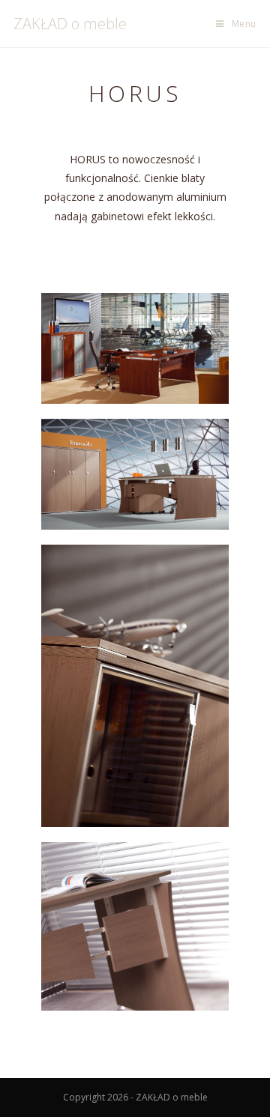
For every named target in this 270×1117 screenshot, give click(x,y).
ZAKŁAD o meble (70, 23)
